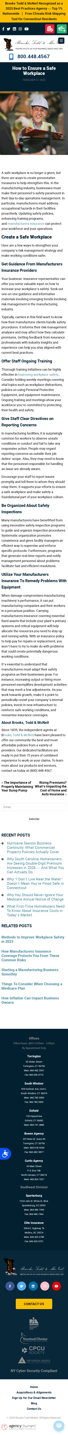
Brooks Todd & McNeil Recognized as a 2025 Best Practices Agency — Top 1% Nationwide (33, 8)
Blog (34, 1403)
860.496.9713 (36, 1074)
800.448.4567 (33, 57)
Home (34, 1387)
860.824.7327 (37, 1179)
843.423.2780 (37, 1237)
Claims (49, 28)
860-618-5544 (37, 1147)
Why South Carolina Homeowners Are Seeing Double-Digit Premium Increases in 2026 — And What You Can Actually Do (35, 865)
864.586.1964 (36, 1214)
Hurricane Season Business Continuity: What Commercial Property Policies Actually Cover (33, 847)
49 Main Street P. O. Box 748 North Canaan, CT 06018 (34, 1170)
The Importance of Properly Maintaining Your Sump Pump (17, 786)
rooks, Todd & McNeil (18, 735)
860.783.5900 (37, 1097)
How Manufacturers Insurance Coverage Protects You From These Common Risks (30, 955)
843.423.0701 (36, 1241)
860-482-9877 (36, 1152)
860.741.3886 (37, 1125)
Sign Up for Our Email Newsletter (34, 1398)
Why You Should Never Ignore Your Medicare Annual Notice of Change (35, 897)
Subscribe (34, 819)
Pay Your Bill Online (62, 28)
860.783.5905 (36, 1102)
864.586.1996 (37, 1209)
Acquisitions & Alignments (34, 1392)
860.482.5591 (37, 1070)
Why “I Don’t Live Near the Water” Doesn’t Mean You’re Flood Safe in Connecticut (35, 883)
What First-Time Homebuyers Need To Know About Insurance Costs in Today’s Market (36, 910)
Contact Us (34, 1304)
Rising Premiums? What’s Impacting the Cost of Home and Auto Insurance (51, 788)
